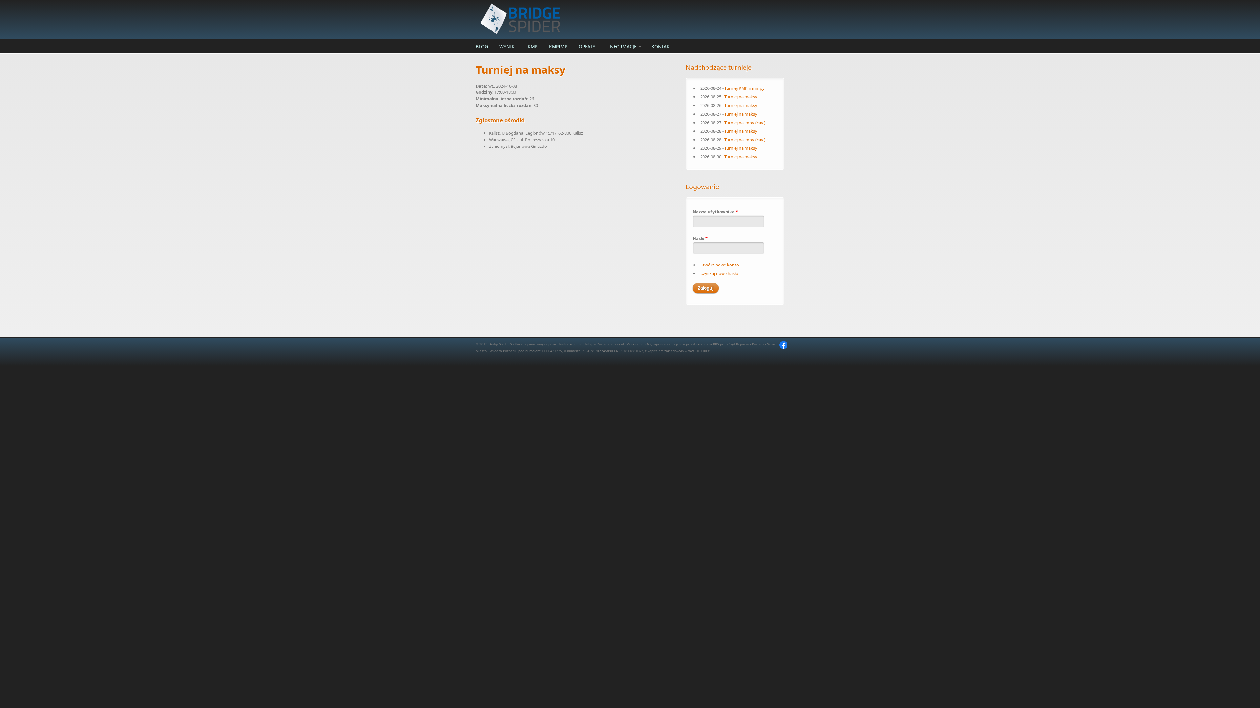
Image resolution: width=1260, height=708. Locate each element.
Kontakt (661, 46)
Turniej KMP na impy (744, 88)
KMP (532, 46)
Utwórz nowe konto (719, 265)
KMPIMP (558, 46)
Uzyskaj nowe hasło (719, 273)
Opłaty (587, 46)
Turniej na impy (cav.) (744, 123)
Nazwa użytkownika (715, 212)
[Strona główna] (577, 19)
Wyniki (507, 46)
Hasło (700, 238)
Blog (482, 46)
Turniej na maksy (740, 97)
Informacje (622, 46)
